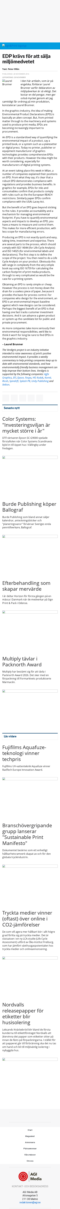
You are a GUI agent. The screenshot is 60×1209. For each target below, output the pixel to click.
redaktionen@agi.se (30, 1202)
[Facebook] (23, 1115)
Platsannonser (30, 1148)
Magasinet (30, 1136)
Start (30, 1130)
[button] (50, 46)
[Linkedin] (37, 1115)
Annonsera (30, 1142)
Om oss (30, 1161)
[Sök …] (55, 46)
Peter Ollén (13, 69)
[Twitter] (30, 1115)
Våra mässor (30, 1155)
